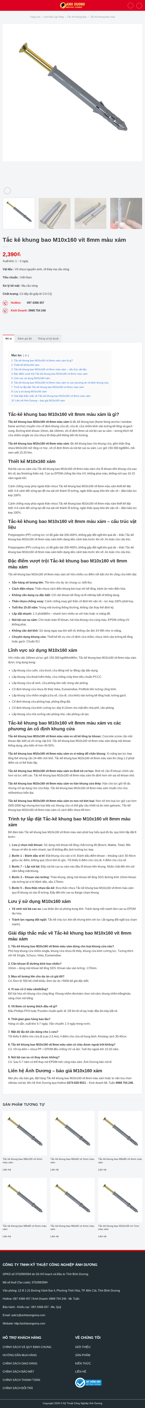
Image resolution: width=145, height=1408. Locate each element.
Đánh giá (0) (24, 338)
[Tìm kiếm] (130, 5)
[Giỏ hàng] (139, 5)
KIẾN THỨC (83, 1363)
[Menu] (5, 5)
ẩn (26, 355)
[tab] (8, 338)
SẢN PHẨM (82, 1355)
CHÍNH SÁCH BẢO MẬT (18, 1371)
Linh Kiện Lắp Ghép (54, 17)
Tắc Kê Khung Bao (77, 17)
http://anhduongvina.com (29, 1323)
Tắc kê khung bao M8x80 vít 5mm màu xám (25, 1227)
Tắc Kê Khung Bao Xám (102, 17)
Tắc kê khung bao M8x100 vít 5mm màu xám (22, 1161)
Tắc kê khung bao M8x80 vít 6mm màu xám (120, 1161)
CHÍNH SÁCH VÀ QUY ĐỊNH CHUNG (27, 1347)
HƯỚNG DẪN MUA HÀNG (20, 1355)
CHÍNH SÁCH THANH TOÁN (21, 1379)
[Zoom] (7, 190)
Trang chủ (35, 17)
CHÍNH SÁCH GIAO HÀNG (20, 1363)
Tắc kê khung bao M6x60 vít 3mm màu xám (72, 1161)
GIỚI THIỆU (83, 1347)
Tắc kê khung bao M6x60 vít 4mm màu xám (72, 1227)
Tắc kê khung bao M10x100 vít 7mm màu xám (118, 1227)
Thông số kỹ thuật (48, 338)
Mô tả (8, 338)
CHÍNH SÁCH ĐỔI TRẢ (18, 1388)
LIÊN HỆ (80, 1371)
